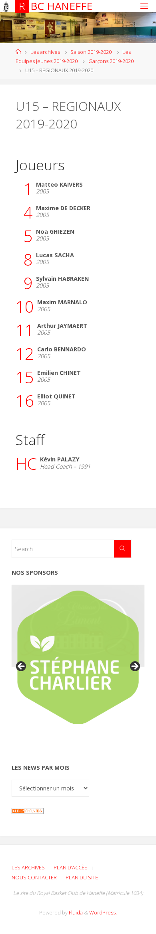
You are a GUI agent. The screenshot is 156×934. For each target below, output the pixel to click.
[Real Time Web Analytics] (28, 810)
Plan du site (82, 877)
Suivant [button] (134, 667)
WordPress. (103, 912)
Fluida (75, 912)
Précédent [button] (22, 667)
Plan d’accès (71, 867)
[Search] (122, 548)
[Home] (18, 51)
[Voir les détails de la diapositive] (78, 657)
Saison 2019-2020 (91, 51)
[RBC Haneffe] (6, 6)
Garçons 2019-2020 (111, 61)
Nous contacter (34, 877)
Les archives (45, 51)
